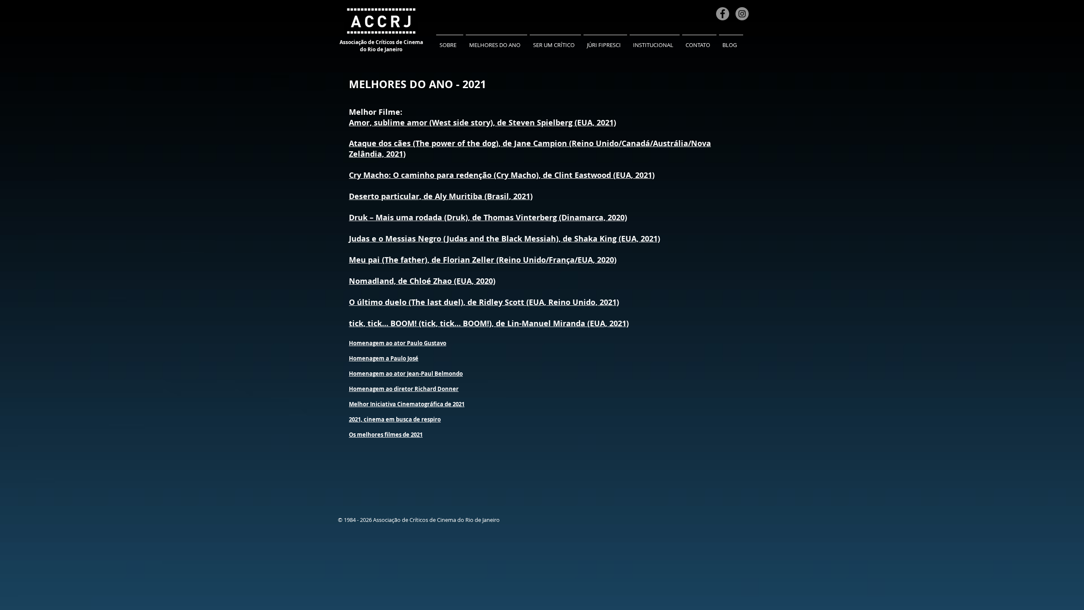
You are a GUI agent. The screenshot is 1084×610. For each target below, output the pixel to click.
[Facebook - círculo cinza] (722, 13)
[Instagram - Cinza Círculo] (742, 13)
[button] (450, 41)
